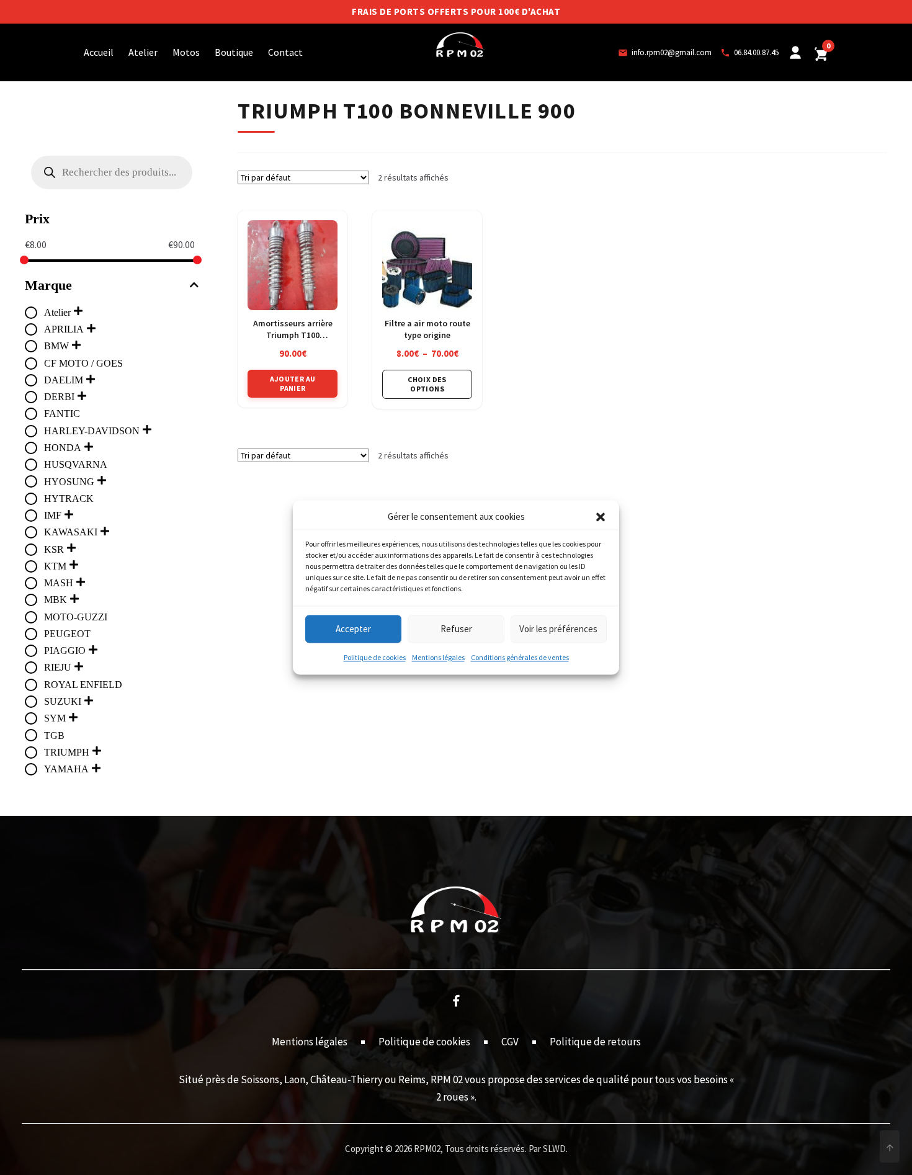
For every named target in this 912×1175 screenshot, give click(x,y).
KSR (54, 549)
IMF (52, 515)
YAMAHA (66, 769)
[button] (600, 517)
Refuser (456, 629)
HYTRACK (69, 498)
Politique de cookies (375, 658)
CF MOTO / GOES (83, 363)
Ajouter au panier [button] (292, 383)
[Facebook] (456, 1000)
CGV (510, 1041)
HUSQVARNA (75, 464)
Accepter (353, 629)
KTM (55, 566)
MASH (58, 583)
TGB (54, 735)
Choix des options (427, 384)
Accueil (99, 52)
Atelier (143, 52)
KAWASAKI (70, 532)
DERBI (59, 396)
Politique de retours (595, 1041)
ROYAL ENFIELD (83, 684)
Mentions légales (438, 658)
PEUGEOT (67, 633)
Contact (285, 52)
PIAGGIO (65, 650)
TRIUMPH (66, 752)
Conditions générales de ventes (520, 658)
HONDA (62, 447)
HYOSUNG (69, 481)
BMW (56, 346)
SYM (55, 718)
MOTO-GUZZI (75, 617)
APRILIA (64, 329)
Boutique (234, 52)
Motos (186, 52)
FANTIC (62, 413)
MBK (55, 599)
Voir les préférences (558, 629)
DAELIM (63, 380)
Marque (48, 285)
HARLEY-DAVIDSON (92, 431)
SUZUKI (62, 701)
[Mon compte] (795, 53)
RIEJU (57, 667)
